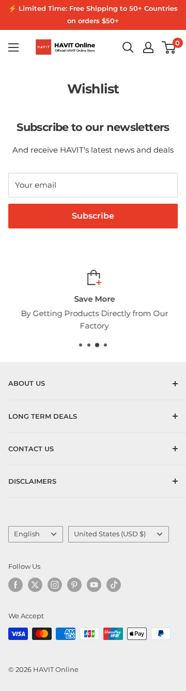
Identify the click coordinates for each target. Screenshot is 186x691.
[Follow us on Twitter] (35, 585)
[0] (169, 47)
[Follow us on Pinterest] (74, 585)
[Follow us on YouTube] (94, 585)
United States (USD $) (110, 534)
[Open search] (128, 47)
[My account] (148, 47)
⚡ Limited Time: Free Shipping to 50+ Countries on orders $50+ (93, 14)
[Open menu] (13, 47)
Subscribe (93, 216)
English (27, 534)
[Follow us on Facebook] (15, 585)
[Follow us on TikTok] (113, 585)
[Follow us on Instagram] (55, 585)
